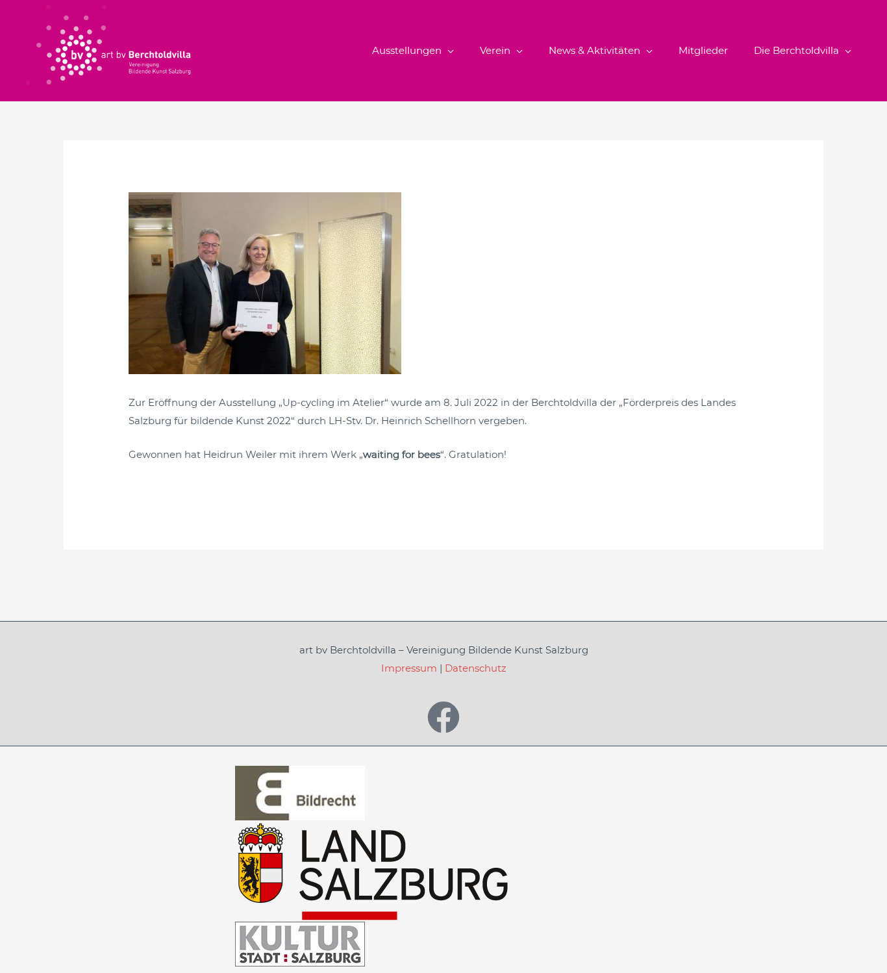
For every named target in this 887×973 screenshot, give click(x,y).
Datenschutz (475, 668)
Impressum (409, 668)
